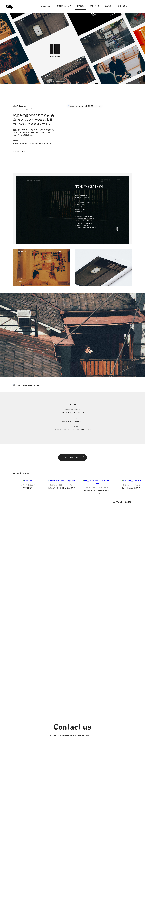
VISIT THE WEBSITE (19, 151)
